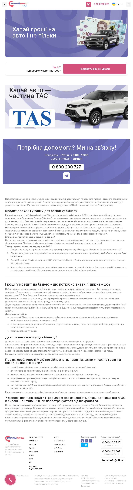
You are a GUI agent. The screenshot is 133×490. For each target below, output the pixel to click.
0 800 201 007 (111, 451)
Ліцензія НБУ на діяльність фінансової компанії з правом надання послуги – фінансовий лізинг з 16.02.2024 (56, 478)
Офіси (31, 455)
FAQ (30, 462)
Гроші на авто (59, 444)
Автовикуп (33, 452)
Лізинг (56, 437)
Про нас (32, 448)
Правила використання (90, 481)
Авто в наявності (36, 437)
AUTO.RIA (58, 448)
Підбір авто (33, 441)
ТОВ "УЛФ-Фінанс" (49, 476)
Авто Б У (32, 444)
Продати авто (59, 441)
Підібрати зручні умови (95, 68)
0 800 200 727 (101, 4)
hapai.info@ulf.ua (113, 460)
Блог (31, 459)
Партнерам (58, 452)
